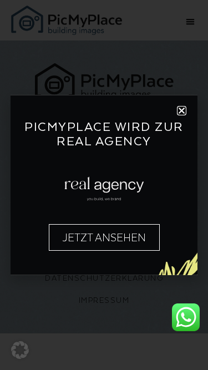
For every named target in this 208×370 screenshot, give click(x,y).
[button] (20, 350)
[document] (104, 185)
